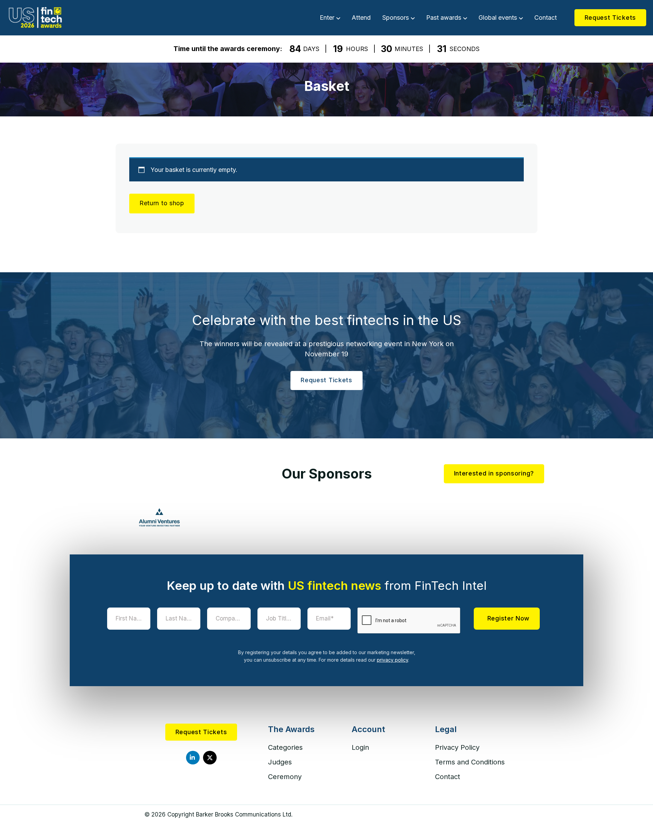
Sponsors (395, 17)
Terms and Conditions (470, 762)
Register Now (508, 618)
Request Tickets (610, 17)
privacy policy (392, 660)
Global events (498, 17)
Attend (361, 17)
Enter (327, 17)
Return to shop (161, 203)
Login (360, 747)
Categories (285, 747)
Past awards (443, 17)
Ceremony (285, 777)
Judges (280, 762)
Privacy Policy (457, 747)
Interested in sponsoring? (494, 473)
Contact (545, 17)
